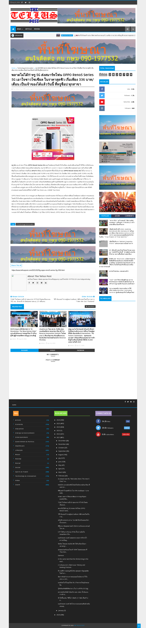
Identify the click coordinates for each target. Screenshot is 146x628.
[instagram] (29, 2)
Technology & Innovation (25, 68)
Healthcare (19, 446)
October (61, 448)
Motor (17, 454)
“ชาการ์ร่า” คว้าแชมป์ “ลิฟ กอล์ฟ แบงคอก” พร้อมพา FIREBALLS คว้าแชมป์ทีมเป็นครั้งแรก (122, 222)
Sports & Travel (53, 35)
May (60, 465)
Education (19, 429)
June (60, 462)
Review (37, 29)
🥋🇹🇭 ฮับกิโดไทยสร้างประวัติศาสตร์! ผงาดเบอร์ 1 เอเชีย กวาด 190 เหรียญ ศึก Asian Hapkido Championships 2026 (96, 35)
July (59, 458)
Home (13, 68)
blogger (24, 350)
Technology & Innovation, (43, 89)
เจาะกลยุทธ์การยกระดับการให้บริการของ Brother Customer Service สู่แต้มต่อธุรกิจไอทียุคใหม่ (121, 290)
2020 (58, 615)
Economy (19, 424)
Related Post (17, 307)
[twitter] (25, 2)
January (61, 610)
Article (28, 29)
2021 (58, 437)
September (62, 451)
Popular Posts (105, 216)
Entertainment (21, 437)
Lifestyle (19, 450)
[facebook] (22, 2)
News (19, 29)
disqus (52, 350)
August (61, 455)
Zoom (117, 216)
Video (17, 480)
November (62, 444)
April (60, 469)
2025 (58, 423)
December (62, 441)
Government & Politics (24, 442)
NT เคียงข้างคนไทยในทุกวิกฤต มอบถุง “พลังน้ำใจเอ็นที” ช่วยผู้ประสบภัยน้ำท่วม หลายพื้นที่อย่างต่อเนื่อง (122, 252)
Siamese (61, 555)
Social (17, 467)
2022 (58, 434)
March (60, 472)
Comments (129, 216)
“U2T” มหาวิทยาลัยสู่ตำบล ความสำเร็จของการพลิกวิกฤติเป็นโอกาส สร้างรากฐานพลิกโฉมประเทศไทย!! (122, 282)
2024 (58, 427)
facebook (80, 350)
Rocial (18, 463)
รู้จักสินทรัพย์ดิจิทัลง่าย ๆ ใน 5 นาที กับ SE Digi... (73, 588)
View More (91, 306)
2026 (58, 420)
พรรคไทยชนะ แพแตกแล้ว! (119, 271)
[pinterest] (131, 402)
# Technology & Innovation (25, 224)
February (61, 476)
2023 (58, 430)
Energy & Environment (24, 433)
